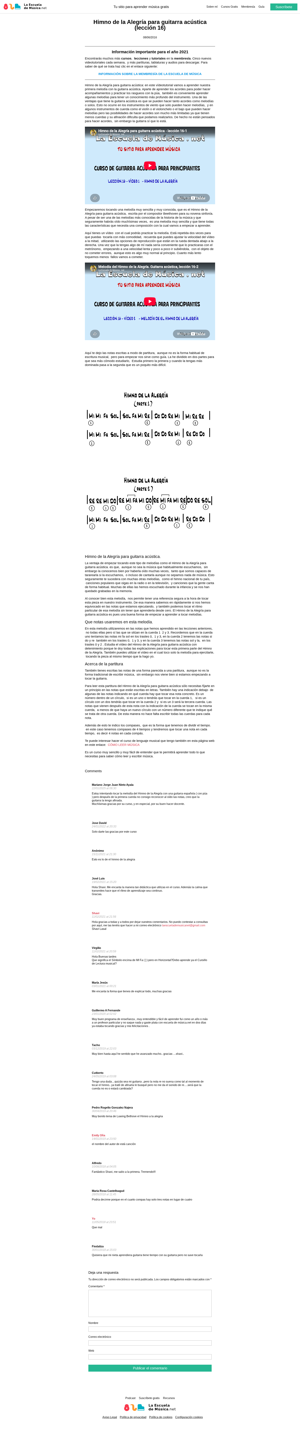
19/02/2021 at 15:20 (104, 882)
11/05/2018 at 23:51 (104, 1222)
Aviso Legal (109, 1417)
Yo (93, 1218)
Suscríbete (284, 7)
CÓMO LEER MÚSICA (124, 745)
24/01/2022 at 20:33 (104, 826)
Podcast (130, 1398)
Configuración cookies (189, 1417)
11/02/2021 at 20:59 (104, 951)
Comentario (96, 1286)
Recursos (169, 1398)
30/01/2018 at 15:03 (104, 1249)
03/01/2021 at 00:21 (104, 986)
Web (91, 1350)
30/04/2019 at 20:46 (104, 1111)
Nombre (93, 1322)
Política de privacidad (133, 1417)
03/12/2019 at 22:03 (104, 1048)
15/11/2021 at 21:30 (104, 854)
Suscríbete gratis (149, 1398)
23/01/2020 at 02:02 (104, 1013)
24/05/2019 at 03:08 (104, 1076)
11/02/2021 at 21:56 (104, 916)
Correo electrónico (99, 1336)
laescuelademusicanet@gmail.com (183, 925)
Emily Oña (98, 1135)
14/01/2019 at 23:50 (104, 1138)
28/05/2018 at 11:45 (104, 1194)
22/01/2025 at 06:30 (104, 788)
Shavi (95, 913)
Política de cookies (160, 1417)
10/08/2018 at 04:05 (104, 1166)
